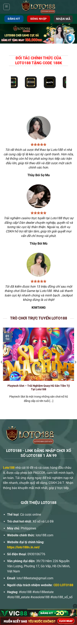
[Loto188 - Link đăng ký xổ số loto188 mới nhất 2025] (38, 7)
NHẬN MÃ (63, 19)
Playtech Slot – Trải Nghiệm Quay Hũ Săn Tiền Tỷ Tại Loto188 (39, 387)
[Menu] (6, 7)
